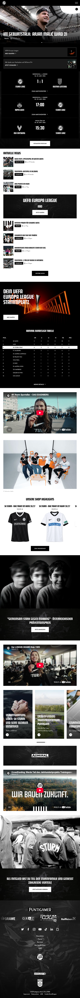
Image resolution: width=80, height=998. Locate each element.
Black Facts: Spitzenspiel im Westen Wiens (29, 159)
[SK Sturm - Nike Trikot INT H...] (24, 459)
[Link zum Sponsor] (40, 974)
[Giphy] (57, 929)
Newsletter (40, 936)
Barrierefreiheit (40, 945)
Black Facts (19, 162)
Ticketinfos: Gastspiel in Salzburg (26, 171)
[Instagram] (34, 929)
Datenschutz (35, 994)
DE (38, 967)
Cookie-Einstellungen (51, 994)
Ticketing (19, 174)
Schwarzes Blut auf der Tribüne (26, 235)
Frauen (18, 187)
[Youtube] (40, 929)
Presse (40, 939)
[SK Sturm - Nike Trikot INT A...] (51, 460)
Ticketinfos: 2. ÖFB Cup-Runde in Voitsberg (29, 260)
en (42, 967)
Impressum (27, 994)
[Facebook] (28, 929)
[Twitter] (22, 929)
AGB (40, 948)
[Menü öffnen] (76, 2)
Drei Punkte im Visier (22, 184)
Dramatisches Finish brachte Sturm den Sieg (30, 247)
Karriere (40, 942)
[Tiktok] (46, 929)
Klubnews (7, 38)
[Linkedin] (51, 929)
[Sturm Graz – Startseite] (4, 3)
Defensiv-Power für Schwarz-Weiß (27, 223)
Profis (18, 226)
